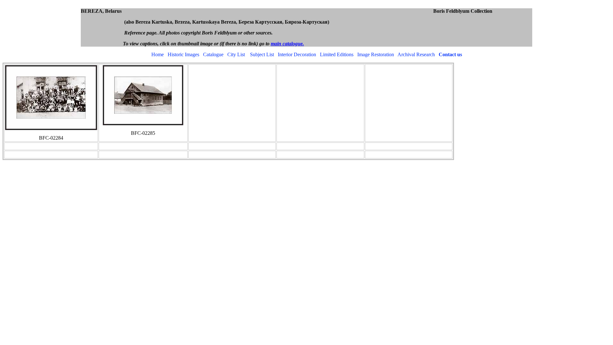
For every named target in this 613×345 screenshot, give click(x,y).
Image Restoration (375, 54)
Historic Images (183, 54)
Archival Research (416, 54)
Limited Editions (336, 54)
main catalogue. (287, 43)
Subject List (262, 54)
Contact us (450, 54)
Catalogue (213, 54)
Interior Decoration (297, 54)
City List (236, 54)
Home (157, 54)
